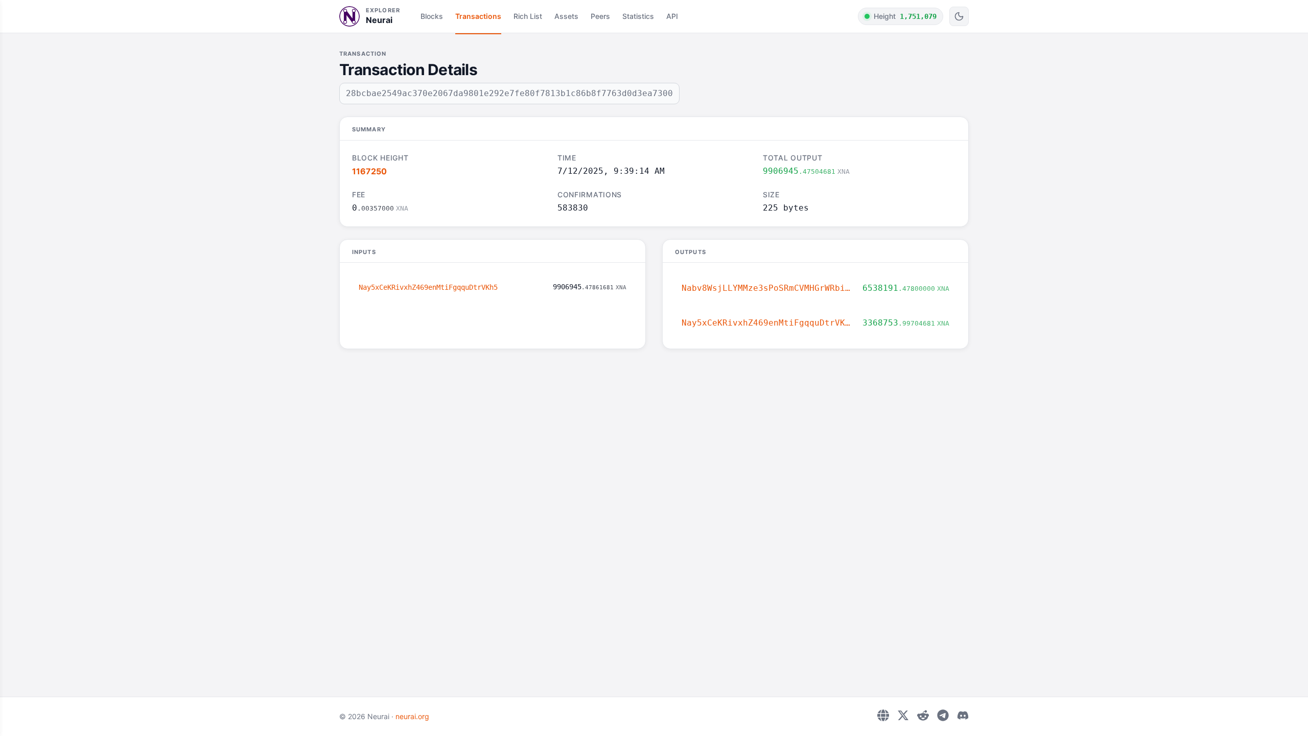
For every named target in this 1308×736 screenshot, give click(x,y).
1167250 (369, 171)
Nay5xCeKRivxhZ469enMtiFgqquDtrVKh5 (428, 287)
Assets (566, 16)
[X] (903, 715)
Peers (600, 16)
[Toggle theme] (959, 16)
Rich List (527, 16)
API (672, 16)
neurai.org (412, 716)
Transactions (478, 16)
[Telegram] (943, 715)
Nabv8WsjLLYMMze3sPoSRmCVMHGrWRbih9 (768, 288)
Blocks (432, 16)
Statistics (638, 16)
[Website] (883, 715)
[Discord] (963, 715)
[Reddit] (923, 715)
